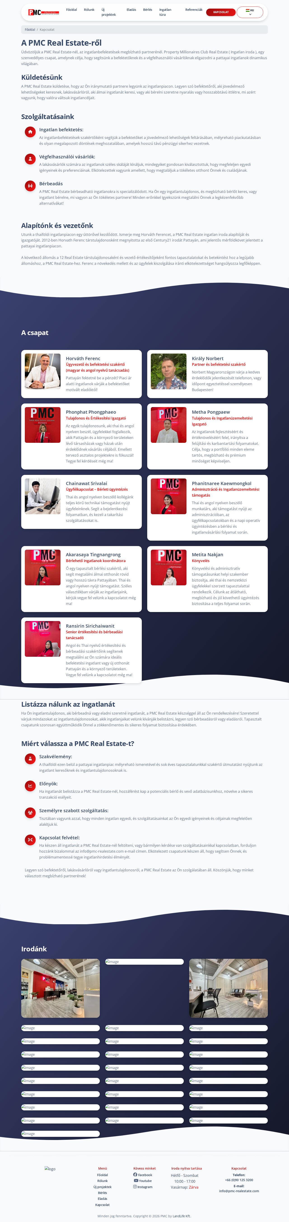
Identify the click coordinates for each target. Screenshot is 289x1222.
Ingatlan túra (165, 12)
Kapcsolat (220, 12)
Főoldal (71, 9)
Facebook (144, 1175)
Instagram (144, 1187)
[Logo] (43, 12)
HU (251, 10)
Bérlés (147, 9)
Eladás (131, 9)
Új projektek (109, 12)
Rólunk (89, 9)
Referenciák (194, 9)
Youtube (144, 1181)
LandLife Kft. (182, 1216)
